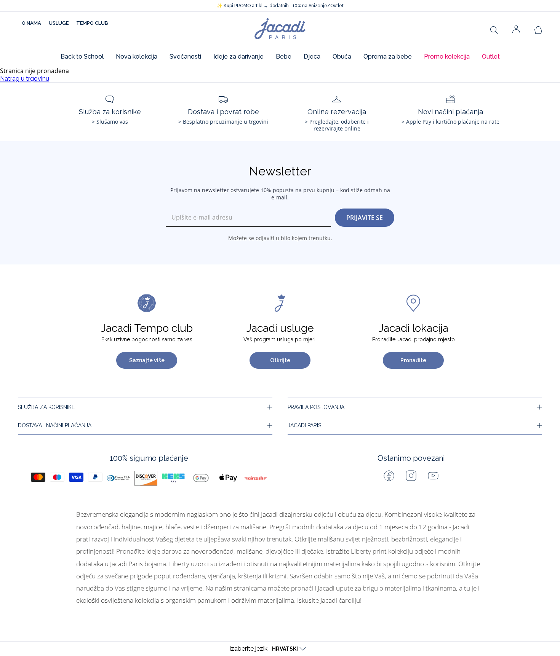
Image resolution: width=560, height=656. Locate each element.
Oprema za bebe (387, 56)
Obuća (342, 56)
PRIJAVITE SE (364, 217)
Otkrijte (280, 360)
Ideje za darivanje (238, 56)
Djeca (312, 56)
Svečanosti (185, 56)
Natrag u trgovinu (24, 78)
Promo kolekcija (447, 56)
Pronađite (413, 360)
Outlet (491, 56)
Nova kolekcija (136, 56)
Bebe (283, 56)
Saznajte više (147, 360)
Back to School (82, 56)
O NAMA (31, 23)
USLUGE (59, 23)
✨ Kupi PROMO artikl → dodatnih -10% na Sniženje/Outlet (280, 5)
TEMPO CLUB (92, 23)
